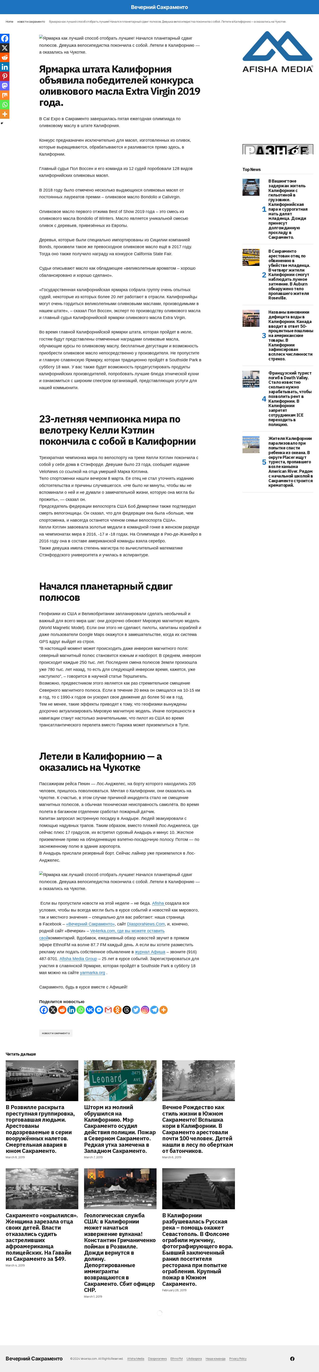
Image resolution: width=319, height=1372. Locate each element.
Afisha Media (135, 1359)
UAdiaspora (194, 1359)
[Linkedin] (71, 1010)
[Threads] (127, 1010)
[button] (8, 7)
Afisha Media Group (78, 958)
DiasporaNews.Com (146, 923)
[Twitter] (136, 1010)
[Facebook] (44, 1010)
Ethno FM (176, 1359)
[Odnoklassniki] (117, 1010)
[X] (53, 1010)
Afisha (158, 903)
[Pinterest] (4, 76)
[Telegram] (154, 1010)
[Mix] (4, 95)
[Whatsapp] (81, 1010)
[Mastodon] (4, 85)
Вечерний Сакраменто (159, 7)
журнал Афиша (150, 951)
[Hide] (2, 123)
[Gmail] (108, 1010)
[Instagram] (145, 1010)
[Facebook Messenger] (99, 1010)
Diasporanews (157, 1359)
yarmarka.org (92, 972)
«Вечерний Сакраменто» (90, 923)
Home (9, 22)
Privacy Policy (238, 1359)
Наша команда (215, 1359)
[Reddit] (62, 1010)
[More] (163, 1010)
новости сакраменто (31, 22)
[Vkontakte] (90, 1010)
